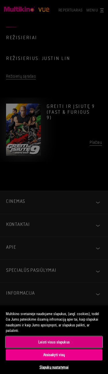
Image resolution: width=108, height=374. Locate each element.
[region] (54, 339)
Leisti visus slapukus (54, 342)
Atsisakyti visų (54, 354)
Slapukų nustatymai (54, 367)
